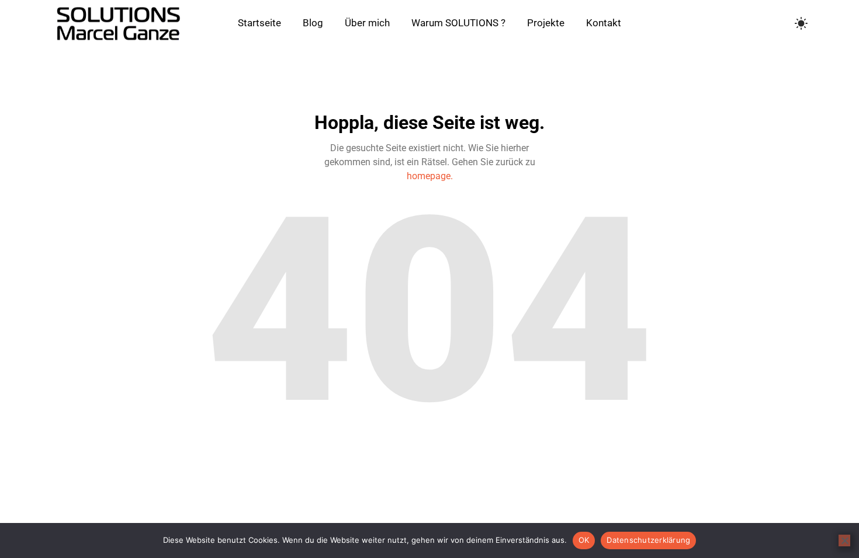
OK (584, 540)
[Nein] (844, 540)
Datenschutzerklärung (648, 540)
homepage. (430, 176)
